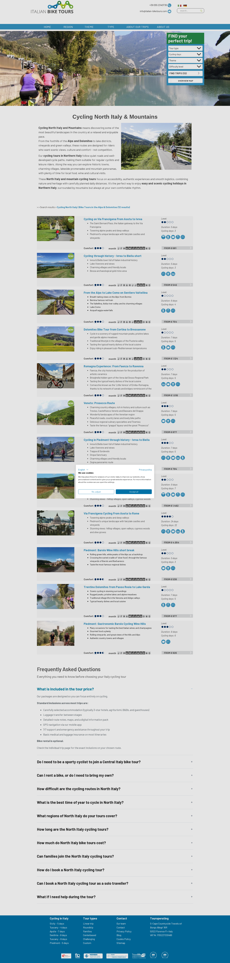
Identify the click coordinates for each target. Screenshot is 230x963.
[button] (83, 469)
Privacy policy (145, 469)
